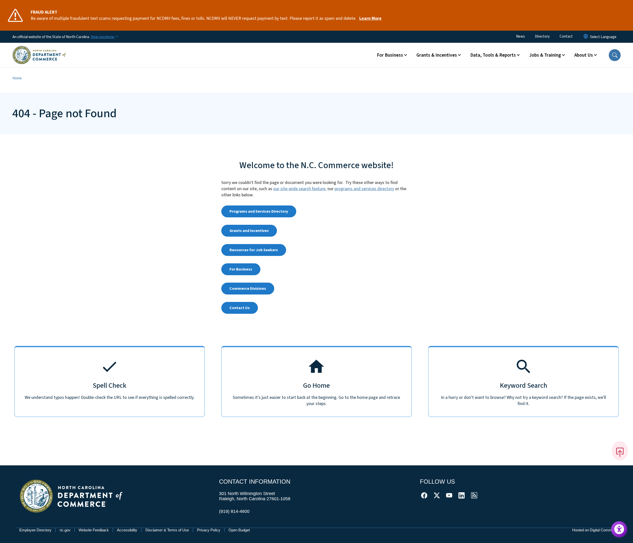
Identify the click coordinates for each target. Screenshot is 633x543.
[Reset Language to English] (586, 37)
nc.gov (65, 530)
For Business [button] (390, 55)
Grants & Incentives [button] (436, 55)
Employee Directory (35, 530)
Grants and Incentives (249, 230)
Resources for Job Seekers (253, 250)
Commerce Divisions (247, 288)
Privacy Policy (208, 530)
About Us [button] (583, 55)
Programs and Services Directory (258, 211)
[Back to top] (620, 450)
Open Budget (239, 530)
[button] (615, 55)
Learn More (370, 18)
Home (17, 78)
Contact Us (239, 308)
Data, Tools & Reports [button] (493, 55)
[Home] (39, 49)
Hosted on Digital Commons (595, 530)
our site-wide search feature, (299, 189)
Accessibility (127, 530)
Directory (542, 36)
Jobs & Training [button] (545, 55)
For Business (240, 269)
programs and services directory (364, 189)
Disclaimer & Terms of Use (167, 530)
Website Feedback (94, 530)
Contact (566, 36)
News (520, 36)
